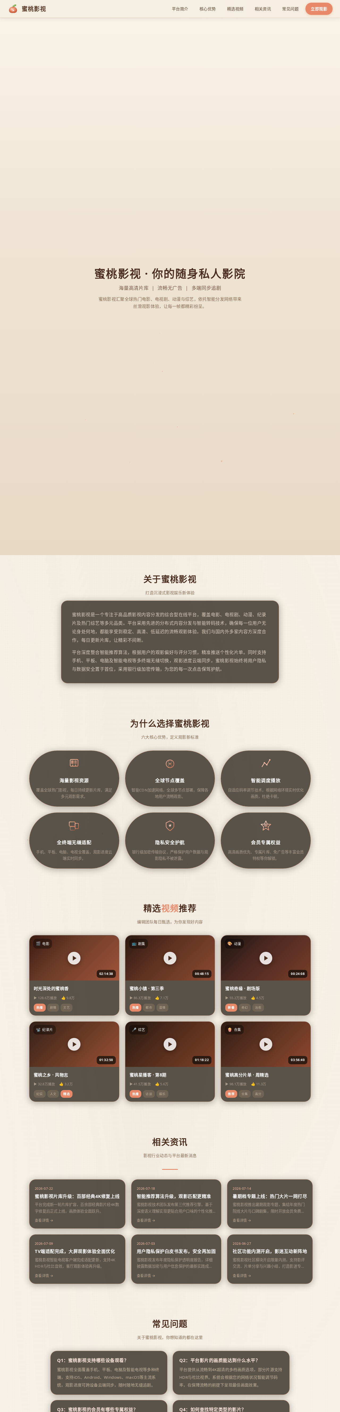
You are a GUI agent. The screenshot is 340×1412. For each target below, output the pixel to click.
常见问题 (290, 8)
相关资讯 (263, 8)
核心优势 (207, 8)
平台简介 (180, 8)
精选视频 (235, 8)
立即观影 (319, 8)
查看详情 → (44, 1220)
